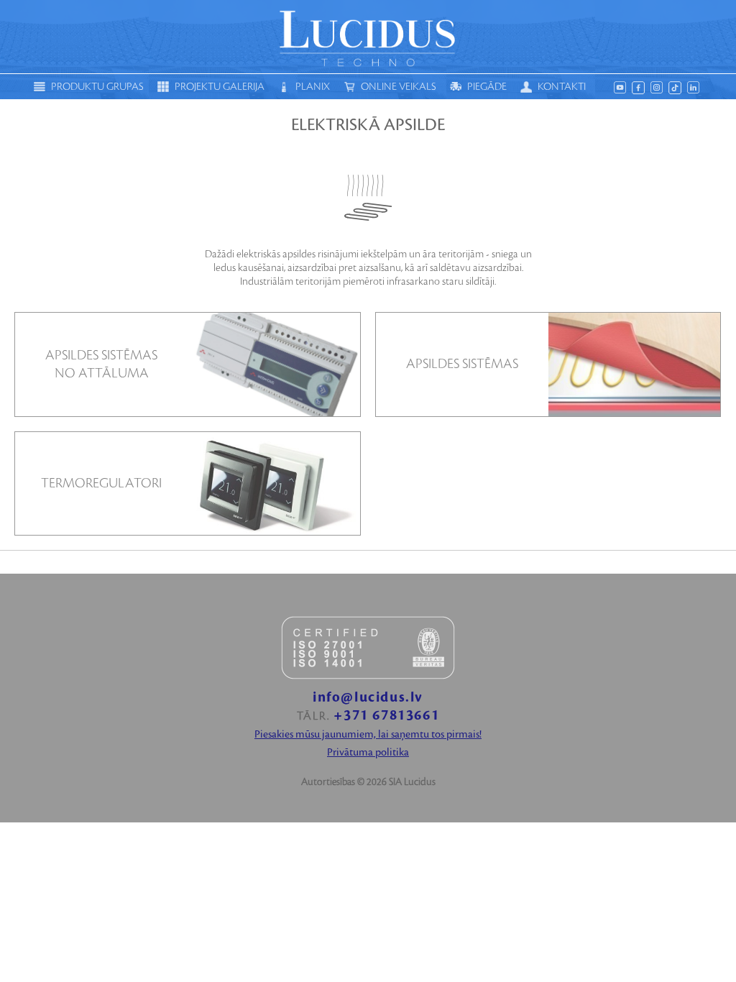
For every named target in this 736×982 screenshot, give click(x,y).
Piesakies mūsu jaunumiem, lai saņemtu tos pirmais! (368, 734)
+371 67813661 (386, 715)
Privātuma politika (368, 752)
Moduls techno (368, 36)
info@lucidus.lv (368, 697)
